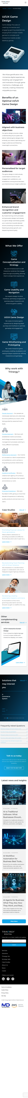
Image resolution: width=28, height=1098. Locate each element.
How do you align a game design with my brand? (11, 737)
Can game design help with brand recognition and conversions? (11, 741)
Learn (6, 542)
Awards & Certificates (8, 473)
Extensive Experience (9, 491)
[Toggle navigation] (25, 2)
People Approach (7, 413)
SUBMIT (14, 944)
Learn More (20, 660)
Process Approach (7, 434)
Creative (10, 8)
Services (5, 8)
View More (14, 921)
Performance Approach (9, 455)
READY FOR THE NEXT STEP (14, 768)
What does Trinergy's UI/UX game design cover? (11, 728)
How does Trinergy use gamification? (8, 731)
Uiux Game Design (17, 8)
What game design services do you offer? (9, 734)
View (21, 510)
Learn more (4, 710)
